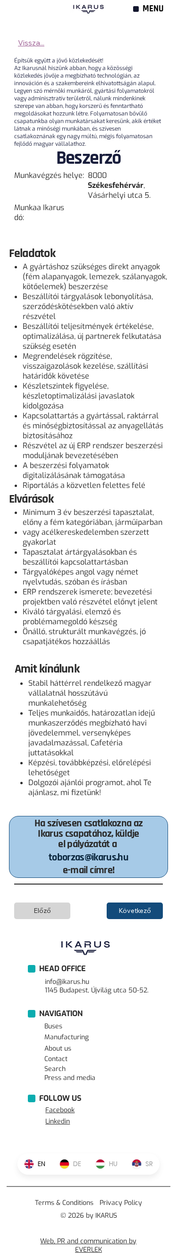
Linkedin (57, 1121)
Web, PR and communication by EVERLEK (88, 1245)
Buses (53, 1026)
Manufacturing (66, 1037)
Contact (55, 1058)
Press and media (69, 1077)
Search (55, 1068)
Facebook (60, 1110)
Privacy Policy (121, 1202)
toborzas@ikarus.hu (88, 857)
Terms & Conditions (64, 1202)
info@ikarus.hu (67, 981)
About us (57, 1048)
